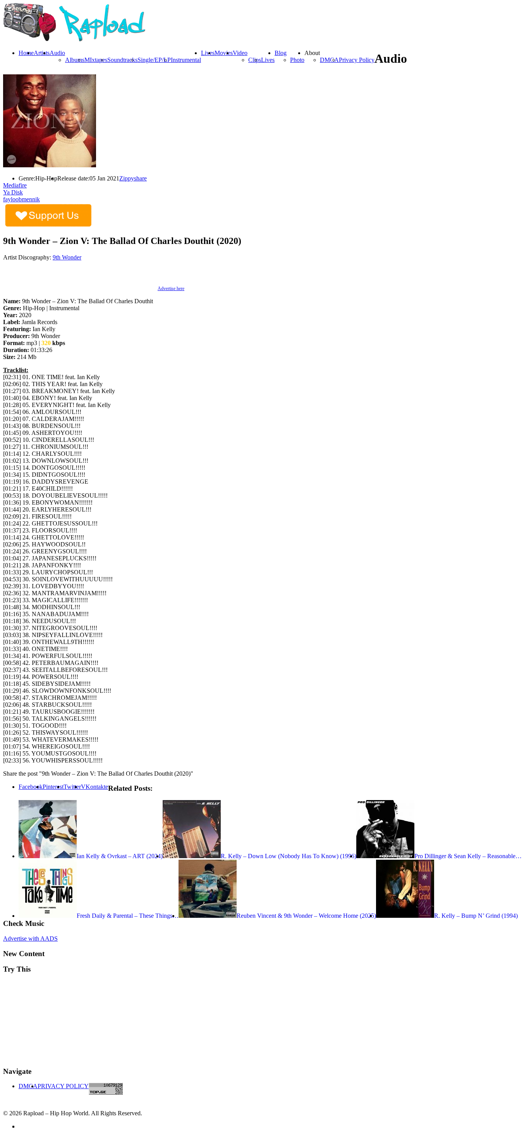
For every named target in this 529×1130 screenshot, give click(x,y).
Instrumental (186, 60)
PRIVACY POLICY (63, 1086)
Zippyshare (133, 178)
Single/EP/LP (154, 60)
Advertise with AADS (30, 938)
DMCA (329, 60)
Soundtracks (122, 60)
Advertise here (171, 288)
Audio (57, 53)
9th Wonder (67, 257)
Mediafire (15, 185)
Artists (42, 53)
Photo (297, 60)
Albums (74, 60)
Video (240, 53)
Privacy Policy (356, 60)
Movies (224, 53)
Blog (281, 53)
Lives (268, 60)
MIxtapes (95, 60)
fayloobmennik (21, 199)
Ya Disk (13, 192)
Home (26, 53)
